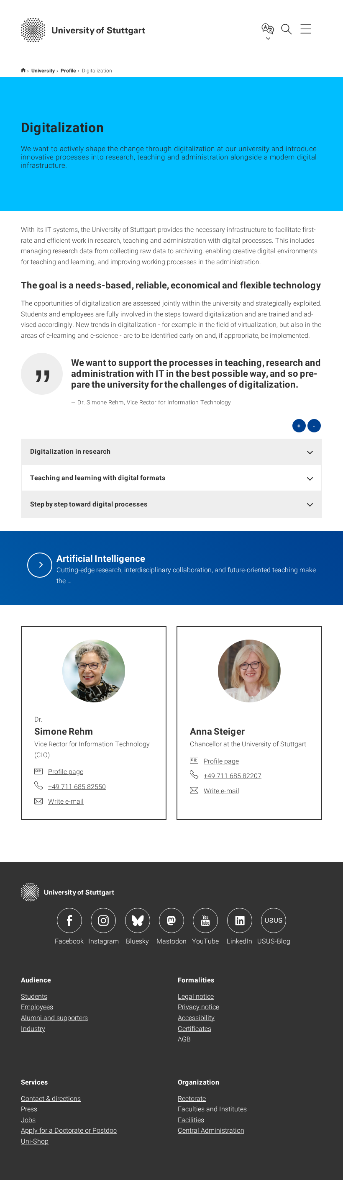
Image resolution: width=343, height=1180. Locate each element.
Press (29, 1108)
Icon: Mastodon (171, 920)
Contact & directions (51, 1098)
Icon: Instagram (103, 920)
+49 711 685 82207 (232, 775)
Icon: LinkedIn (239, 920)
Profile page (65, 771)
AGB (184, 1038)
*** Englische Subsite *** (23, 70)
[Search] (286, 28)
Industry (33, 1028)
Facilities (191, 1119)
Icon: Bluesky (137, 920)
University (43, 70)
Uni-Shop (35, 1140)
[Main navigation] (306, 28)
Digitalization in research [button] (70, 451)
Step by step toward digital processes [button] (89, 503)
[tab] (171, 451)
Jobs (28, 1119)
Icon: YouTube (205, 920)
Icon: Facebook (69, 920)
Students (34, 996)
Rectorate (192, 1098)
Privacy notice (198, 1006)
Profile (68, 70)
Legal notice (196, 996)
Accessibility (196, 1017)
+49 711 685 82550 (77, 786)
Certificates (194, 1028)
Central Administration (211, 1130)
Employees (37, 1006)
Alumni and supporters (54, 1017)
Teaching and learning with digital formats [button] (98, 477)
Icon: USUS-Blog (273, 920)
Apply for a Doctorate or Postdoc (69, 1130)
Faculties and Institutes (212, 1108)
